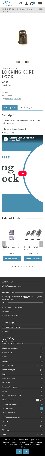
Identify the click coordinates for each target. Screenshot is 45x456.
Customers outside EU (12, 307)
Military (5, 391)
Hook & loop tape (8, 378)
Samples (5, 421)
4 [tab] (21, 267)
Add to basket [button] (11, 258)
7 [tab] (30, 267)
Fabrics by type (7, 365)
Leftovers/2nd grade (9, 387)
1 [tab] (12, 267)
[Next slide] (28, 62)
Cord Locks (13, 96)
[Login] (26, 3)
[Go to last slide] (17, 62)
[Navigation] (40, 3)
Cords (4, 357)
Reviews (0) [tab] (26, 107)
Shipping (6, 311)
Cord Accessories (11, 404)
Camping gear (7, 352)
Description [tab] (10, 107)
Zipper (4, 434)
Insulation (6, 382)
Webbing (5, 430)
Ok (19, 451)
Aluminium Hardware (10, 348)
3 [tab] (18, 267)
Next (41, 244)
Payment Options (10, 316)
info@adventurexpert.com (13, 286)
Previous (4, 244)
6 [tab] (27, 267)
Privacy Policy (9, 331)
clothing (17, 98)
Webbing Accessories (12, 417)
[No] (42, 446)
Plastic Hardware (8, 400)
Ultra (4, 426)
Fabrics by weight (8, 370)
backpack (9, 98)
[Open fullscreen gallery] (41, 56)
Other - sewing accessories (11, 395)
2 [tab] (15, 267)
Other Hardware (10, 413)
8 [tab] (32, 267)
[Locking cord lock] (22, 37)
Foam (4, 374)
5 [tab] (24, 267)
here (26, 297)
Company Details (9, 323)
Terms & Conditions (11, 327)
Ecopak (5, 361)
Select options (33, 258)
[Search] (21, 3)
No (26, 451)
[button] (19, 62)
